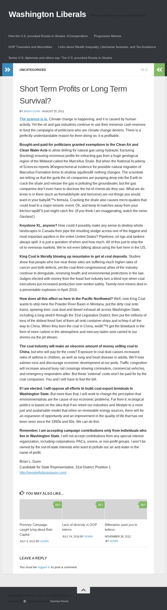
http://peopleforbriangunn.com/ (43, 472)
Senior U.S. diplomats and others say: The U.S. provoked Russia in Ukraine (60, 57)
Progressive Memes (107, 36)
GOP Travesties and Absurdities (30, 47)
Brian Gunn (32, 111)
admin (44, 541)
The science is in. (34, 119)
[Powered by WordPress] (24, 601)
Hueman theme (59, 601)
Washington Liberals (47, 14)
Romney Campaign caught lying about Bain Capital (36, 529)
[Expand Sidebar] (7, 69)
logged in (44, 567)
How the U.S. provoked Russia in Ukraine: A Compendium (48, 36)
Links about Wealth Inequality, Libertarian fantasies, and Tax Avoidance (107, 47)
